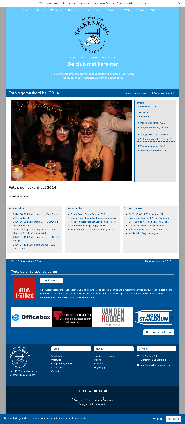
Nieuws (135, 92)
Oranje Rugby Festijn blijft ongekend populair (93, 218)
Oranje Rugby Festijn (61, 363)
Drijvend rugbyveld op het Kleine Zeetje (149, 222)
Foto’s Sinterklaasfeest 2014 (25, 261)
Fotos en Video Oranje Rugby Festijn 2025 (92, 229)
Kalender (98, 363)
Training (97, 359)
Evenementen (143, 116)
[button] (179, 3)
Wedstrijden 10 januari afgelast (144, 233)
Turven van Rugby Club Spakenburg (146, 225)
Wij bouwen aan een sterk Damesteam (148, 229)
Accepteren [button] (173, 419)
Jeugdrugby (99, 367)
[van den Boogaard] (72, 317)
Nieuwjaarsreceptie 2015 (158, 261)
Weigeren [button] (158, 419)
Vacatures (56, 359)
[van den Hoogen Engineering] (112, 317)
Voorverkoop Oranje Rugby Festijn (88, 225)
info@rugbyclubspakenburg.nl (155, 365)
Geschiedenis (58, 356)
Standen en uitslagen (104, 356)
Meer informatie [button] (79, 418)
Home (126, 92)
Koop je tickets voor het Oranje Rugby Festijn (94, 222)
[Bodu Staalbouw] (153, 317)
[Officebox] (31, 317)
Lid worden (57, 367)
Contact (55, 371)
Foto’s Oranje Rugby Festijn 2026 (88, 214)
